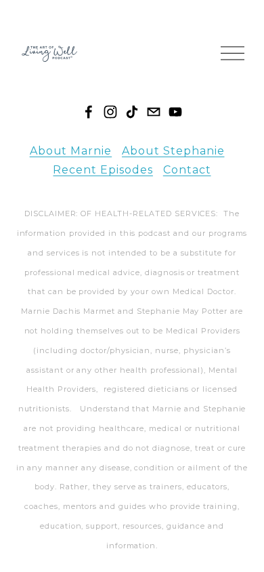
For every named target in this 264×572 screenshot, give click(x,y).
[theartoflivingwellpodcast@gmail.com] (153, 112)
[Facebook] (88, 112)
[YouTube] (175, 112)
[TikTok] (132, 112)
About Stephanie (173, 150)
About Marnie (71, 150)
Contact (187, 169)
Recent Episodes (102, 169)
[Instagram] (110, 112)
